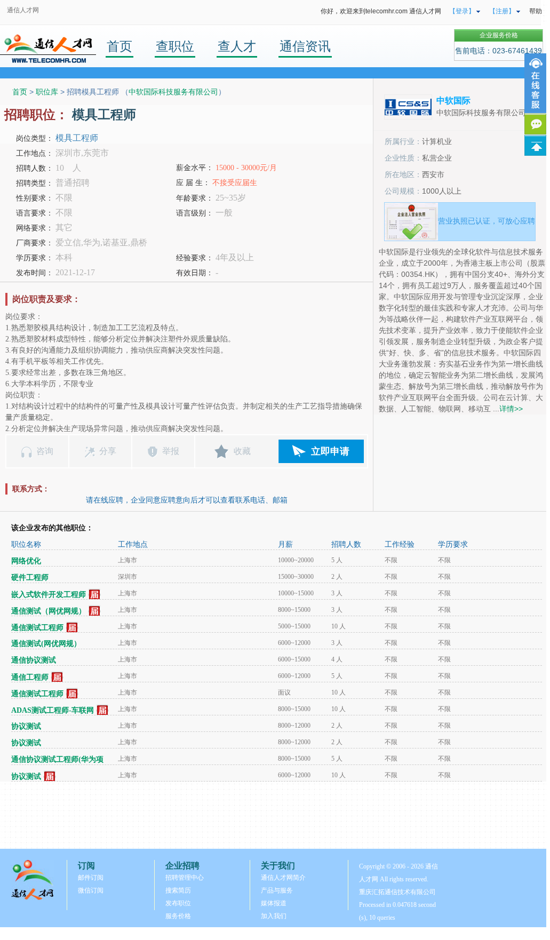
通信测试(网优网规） (46, 644)
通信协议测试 (33, 660)
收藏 (242, 451)
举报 (170, 451)
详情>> (511, 408)
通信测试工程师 (37, 628)
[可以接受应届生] (94, 595)
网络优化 (26, 561)
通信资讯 (305, 46)
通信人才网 (23, 10)
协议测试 (26, 726)
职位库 (47, 91)
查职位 (175, 46)
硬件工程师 (30, 577)
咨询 (44, 451)
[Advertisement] (273, 815)
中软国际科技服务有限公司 (173, 91)
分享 (107, 451)
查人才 (237, 46)
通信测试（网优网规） (48, 611)
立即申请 (330, 451)
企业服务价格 (499, 35)
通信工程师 (30, 677)
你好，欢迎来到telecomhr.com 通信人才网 (381, 11)
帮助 (535, 11)
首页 (119, 46)
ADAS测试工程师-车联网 (52, 710)
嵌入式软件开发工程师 (48, 595)
